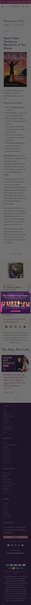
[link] (15, 302)
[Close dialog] (30, 292)
